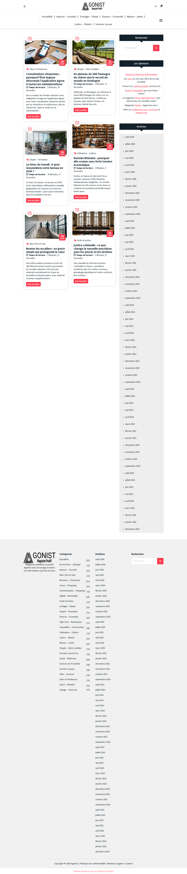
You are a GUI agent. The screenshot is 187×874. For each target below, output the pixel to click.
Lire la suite (33, 116)
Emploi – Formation (39, 159)
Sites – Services (67, 674)
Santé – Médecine (68, 658)
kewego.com (141, 113)
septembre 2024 (132, 298)
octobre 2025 (131, 207)
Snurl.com (152, 109)
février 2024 (130, 347)
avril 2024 (129, 333)
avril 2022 (129, 501)
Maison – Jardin (135, 16)
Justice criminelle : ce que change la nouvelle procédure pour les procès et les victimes (93, 249)
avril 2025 (129, 249)
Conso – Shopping (68, 585)
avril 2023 (129, 417)
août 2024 (129, 305)
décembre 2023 (132, 361)
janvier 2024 (130, 354)
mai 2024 (129, 326)
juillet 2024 (130, 312)
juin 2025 (129, 235)
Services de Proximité (70, 664)
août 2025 (129, 221)
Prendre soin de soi (69, 653)
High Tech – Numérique (71, 622)
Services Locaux (103, 24)
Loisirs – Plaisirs (83, 24)
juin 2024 (129, 319)
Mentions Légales (115, 863)
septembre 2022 (132, 466)
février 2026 (130, 179)
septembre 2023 (132, 382)
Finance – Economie (112, 16)
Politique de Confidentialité (92, 863)
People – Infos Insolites (71, 648)
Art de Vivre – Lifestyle (70, 564)
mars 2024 (130, 340)
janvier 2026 (130, 186)
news (129, 79)
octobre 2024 (131, 291)
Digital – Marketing (68, 596)
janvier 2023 (130, 438)
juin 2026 (129, 151)
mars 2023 (130, 424)
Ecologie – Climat (89, 16)
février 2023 (130, 431)
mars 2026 (130, 172)
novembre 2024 (132, 284)
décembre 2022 (132, 445)
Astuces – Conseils (66, 16)
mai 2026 (129, 158)
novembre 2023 (132, 368)
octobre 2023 (131, 375)
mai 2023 (129, 410)
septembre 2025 (132, 214)
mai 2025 (129, 242)
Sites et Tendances (38, 69)
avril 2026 (129, 165)
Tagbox (137, 105)
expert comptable (134, 90)
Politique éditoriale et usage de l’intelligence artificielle (93, 871)
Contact (129, 863)
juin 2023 (129, 403)
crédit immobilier (141, 86)
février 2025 (130, 263)
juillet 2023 (130, 396)
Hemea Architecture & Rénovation (141, 74)
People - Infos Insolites (88, 69)
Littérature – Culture (86, 153)
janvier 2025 (130, 270)
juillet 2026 (130, 144)
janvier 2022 (130, 522)
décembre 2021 (132, 529)
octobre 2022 (131, 459)
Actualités (47, 16)
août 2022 (129, 473)
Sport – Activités (67, 684)
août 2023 (129, 389)
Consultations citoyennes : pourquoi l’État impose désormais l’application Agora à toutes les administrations (45, 79)
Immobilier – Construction (72, 627)
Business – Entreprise (70, 580)
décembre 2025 (132, 193)
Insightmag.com (139, 109)
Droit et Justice (84, 240)
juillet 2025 (130, 228)
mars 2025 (130, 256)
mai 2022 (129, 494)
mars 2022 (130, 508)
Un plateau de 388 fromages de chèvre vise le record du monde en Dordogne (92, 77)
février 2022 (130, 515)
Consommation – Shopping (72, 590)
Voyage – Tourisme (68, 690)
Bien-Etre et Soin (38, 244)
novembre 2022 (132, 452)
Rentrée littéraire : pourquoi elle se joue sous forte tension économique (93, 161)
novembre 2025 (132, 200)
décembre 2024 (132, 277)
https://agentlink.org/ (145, 98)
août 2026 (129, 137)
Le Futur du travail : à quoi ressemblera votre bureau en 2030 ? (44, 168)
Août (62, 62)
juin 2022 (129, 487)
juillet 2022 (130, 480)
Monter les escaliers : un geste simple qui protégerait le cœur (45, 250)
